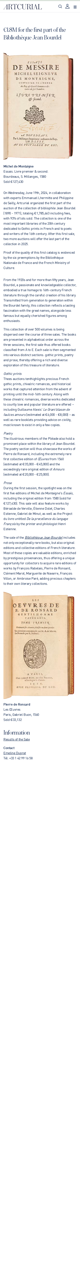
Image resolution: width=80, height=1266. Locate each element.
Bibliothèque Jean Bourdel (44, 537)
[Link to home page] (22, 7)
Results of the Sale (16, 739)
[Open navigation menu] (75, 7)
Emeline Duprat (14, 752)
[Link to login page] (67, 7)
